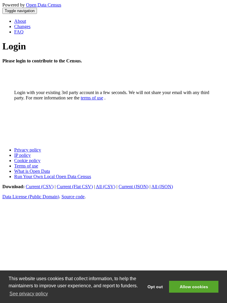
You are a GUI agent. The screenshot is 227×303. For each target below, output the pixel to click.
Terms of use (26, 165)
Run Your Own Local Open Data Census (52, 176)
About (20, 21)
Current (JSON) (133, 186)
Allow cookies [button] (194, 286)
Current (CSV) (39, 186)
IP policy (22, 155)
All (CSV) (105, 186)
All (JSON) (162, 186)
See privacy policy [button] (28, 293)
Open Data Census (43, 4)
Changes (22, 26)
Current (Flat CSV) (75, 186)
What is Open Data (32, 171)
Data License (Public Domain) (30, 196)
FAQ (19, 31)
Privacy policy (27, 149)
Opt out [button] (155, 286)
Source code (73, 196)
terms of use (92, 97)
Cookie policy (27, 160)
